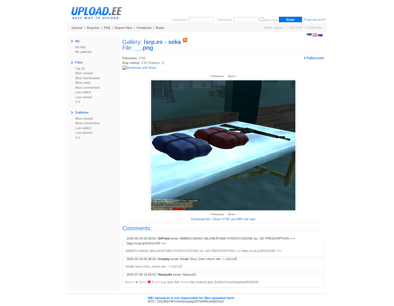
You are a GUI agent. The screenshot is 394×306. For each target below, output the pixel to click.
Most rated (82, 82)
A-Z (77, 101)
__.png (144, 47)
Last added (83, 92)
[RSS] (185, 42)
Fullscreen (315, 58)
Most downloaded (87, 78)
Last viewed (83, 97)
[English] (314, 35)
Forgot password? (315, 19)
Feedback (144, 27)
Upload (77, 27)
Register (93, 27)
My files (80, 47)
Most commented (87, 87)
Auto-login (271, 20)
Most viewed (84, 73)
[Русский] (320, 35)
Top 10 (80, 68)
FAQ (107, 27)
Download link (200, 219)
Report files (123, 27)
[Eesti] (309, 35)
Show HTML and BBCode (234, 219)
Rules (160, 27)
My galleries (83, 51)
